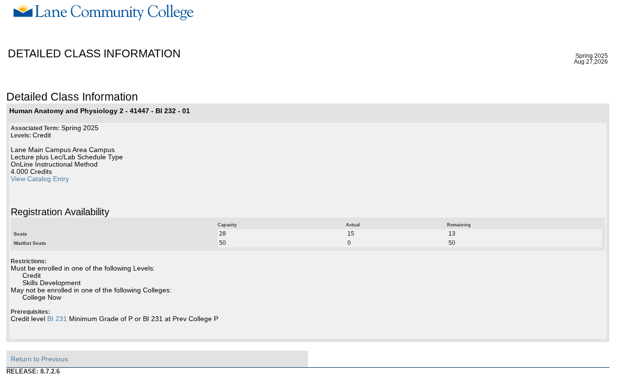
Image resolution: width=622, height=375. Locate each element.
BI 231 (57, 319)
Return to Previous (39, 359)
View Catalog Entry (40, 179)
